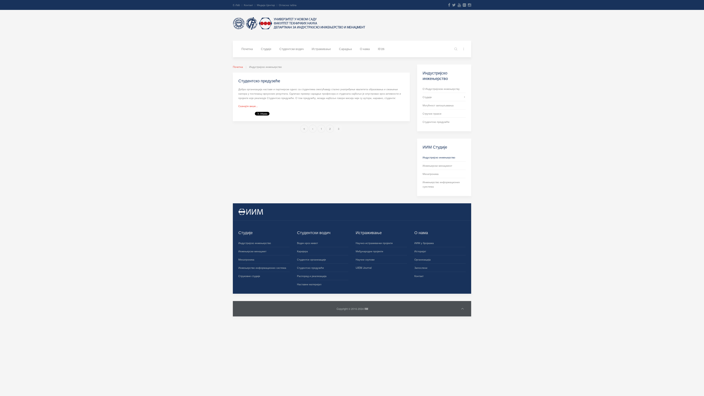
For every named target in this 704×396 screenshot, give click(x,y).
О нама (365, 49)
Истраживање (321, 49)
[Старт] (304, 129)
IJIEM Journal (364, 268)
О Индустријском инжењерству (441, 89)
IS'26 (381, 49)
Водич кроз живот (307, 243)
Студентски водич (291, 49)
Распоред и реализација (312, 276)
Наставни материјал (309, 284)
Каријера (302, 251)
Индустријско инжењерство (439, 157)
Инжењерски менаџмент (437, 165)
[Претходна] (313, 129)
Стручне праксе (432, 113)
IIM (366, 309)
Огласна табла (287, 5)
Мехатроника (431, 174)
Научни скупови (365, 259)
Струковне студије (249, 276)
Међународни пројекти (369, 251)
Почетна (247, 49)
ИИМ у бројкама (424, 243)
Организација (422, 259)
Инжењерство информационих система (262, 268)
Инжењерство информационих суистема (441, 184)
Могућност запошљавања (438, 105)
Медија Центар (266, 5)
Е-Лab (236, 5)
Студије (266, 49)
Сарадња (345, 49)
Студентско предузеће (259, 80)
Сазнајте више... (248, 106)
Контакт (248, 5)
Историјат (420, 251)
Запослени (420, 268)
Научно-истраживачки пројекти (374, 243)
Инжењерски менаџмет (252, 251)
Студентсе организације (311, 259)
